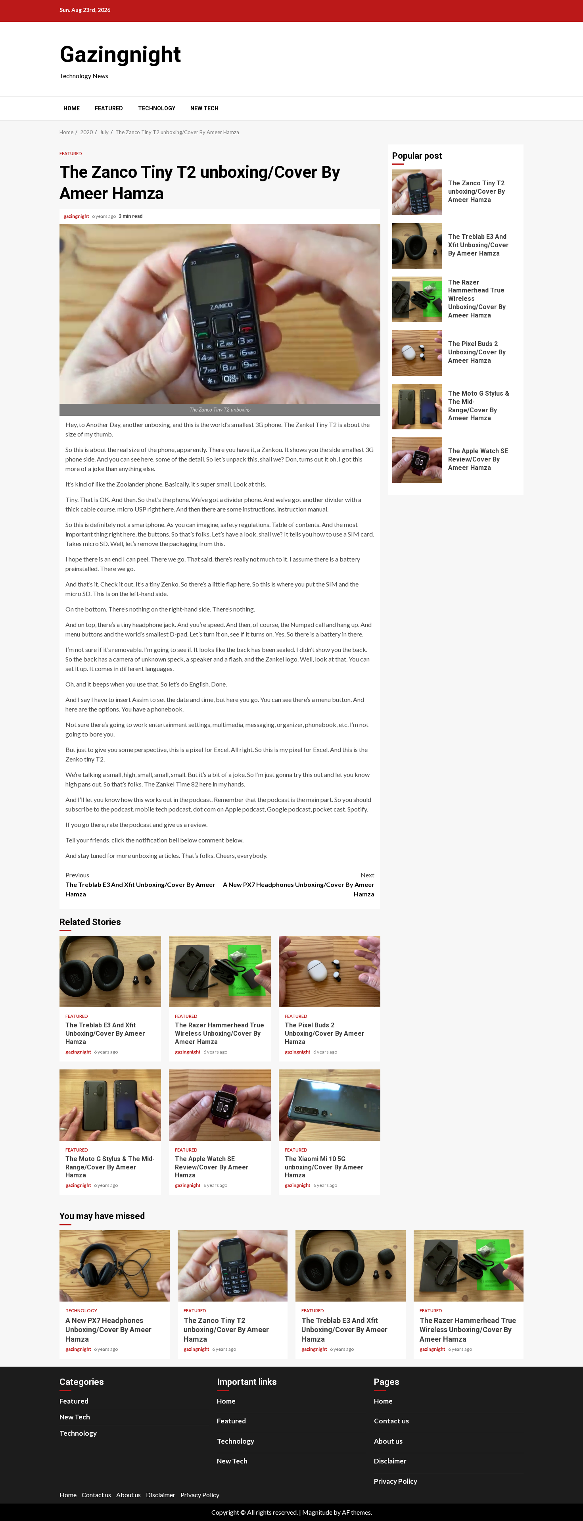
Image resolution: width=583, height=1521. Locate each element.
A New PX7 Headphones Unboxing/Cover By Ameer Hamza (298, 884)
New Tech (204, 108)
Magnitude (317, 1512)
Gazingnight (120, 54)
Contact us (391, 1421)
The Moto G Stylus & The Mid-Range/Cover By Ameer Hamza (110, 1105)
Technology (156, 108)
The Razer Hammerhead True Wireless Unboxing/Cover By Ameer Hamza (219, 971)
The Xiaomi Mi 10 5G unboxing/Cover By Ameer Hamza (329, 1105)
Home (71, 108)
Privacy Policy (395, 1481)
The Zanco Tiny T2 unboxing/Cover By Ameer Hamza (417, 192)
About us (388, 1441)
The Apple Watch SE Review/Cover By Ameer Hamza (219, 1105)
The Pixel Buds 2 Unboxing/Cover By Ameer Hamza (329, 971)
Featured (109, 108)
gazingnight (76, 216)
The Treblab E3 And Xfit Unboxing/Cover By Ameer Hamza (140, 884)
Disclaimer (390, 1461)
